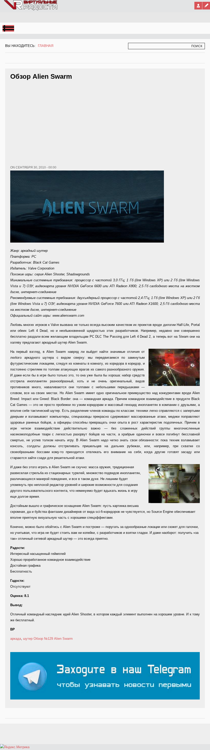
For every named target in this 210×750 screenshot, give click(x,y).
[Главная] (31, 9)
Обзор (38, 639)
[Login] (198, 5)
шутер (28, 639)
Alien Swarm (63, 639)
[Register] (206, 5)
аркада (15, 639)
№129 (48, 639)
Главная (45, 46)
